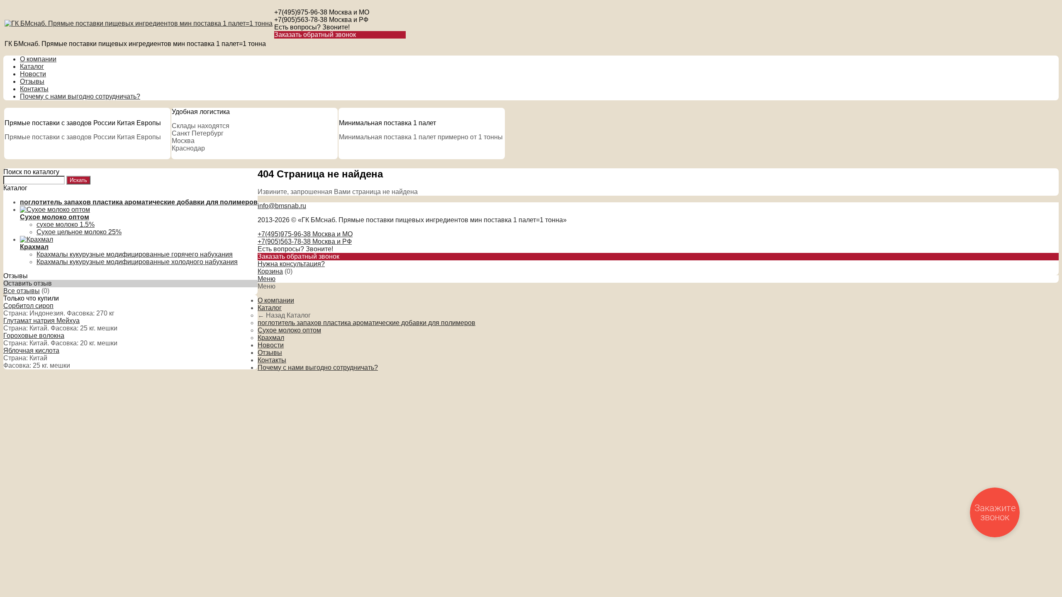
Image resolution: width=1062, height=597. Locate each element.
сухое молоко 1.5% (66, 224)
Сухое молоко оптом (289, 330)
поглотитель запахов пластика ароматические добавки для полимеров (366, 322)
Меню (266, 278)
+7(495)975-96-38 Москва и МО (321, 12)
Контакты (34, 88)
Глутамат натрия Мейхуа (41, 320)
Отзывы (32, 81)
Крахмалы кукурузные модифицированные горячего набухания (135, 254)
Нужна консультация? (291, 263)
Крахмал (271, 337)
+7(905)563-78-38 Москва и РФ (321, 19)
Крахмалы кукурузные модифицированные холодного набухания (137, 261)
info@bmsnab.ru (282, 205)
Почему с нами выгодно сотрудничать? (80, 96)
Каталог (32, 66)
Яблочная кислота (31, 350)
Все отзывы (21, 290)
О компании (38, 59)
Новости (33, 74)
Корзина (270, 271)
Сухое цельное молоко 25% (79, 231)
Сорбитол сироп (28, 305)
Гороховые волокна (33, 335)
